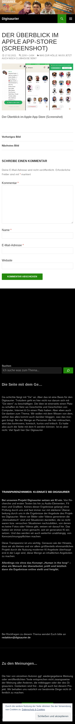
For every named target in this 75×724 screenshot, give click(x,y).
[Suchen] (68, 370)
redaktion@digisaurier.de (16, 637)
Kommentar (10, 183)
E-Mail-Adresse (13, 245)
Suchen (6, 365)
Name (6, 230)
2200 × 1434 (28, 55)
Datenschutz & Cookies (33, 709)
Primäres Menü (70, 18)
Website (7, 260)
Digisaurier (10, 19)
